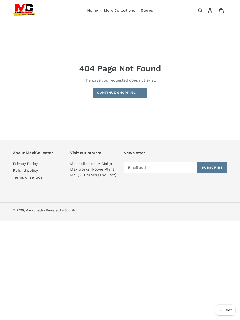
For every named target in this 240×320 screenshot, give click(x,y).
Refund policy (25, 170)
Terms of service (27, 177)
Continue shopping (116, 92)
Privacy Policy (25, 163)
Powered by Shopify (61, 210)
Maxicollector (36, 210)
